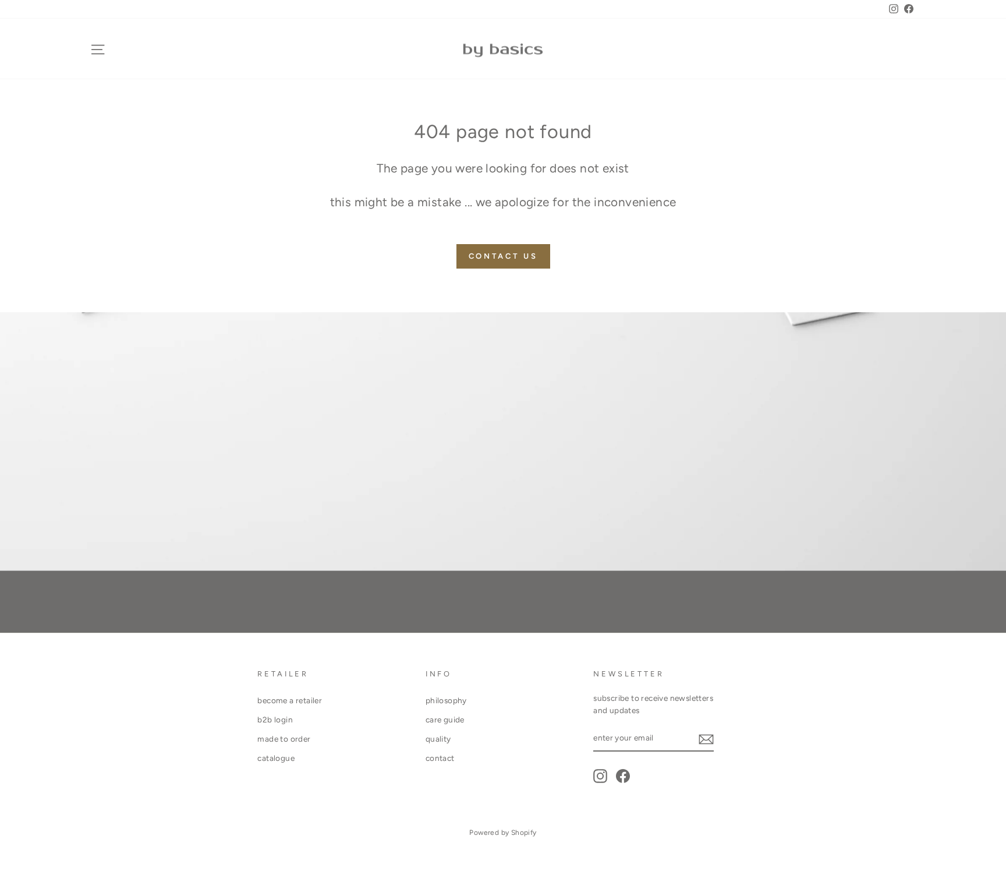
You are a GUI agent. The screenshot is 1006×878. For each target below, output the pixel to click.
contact (440, 758)
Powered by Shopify (502, 832)
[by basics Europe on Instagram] (600, 776)
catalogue (276, 758)
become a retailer (289, 700)
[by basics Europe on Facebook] (623, 776)
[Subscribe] (706, 738)
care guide (445, 719)
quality (438, 738)
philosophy (446, 700)
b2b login (275, 719)
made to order (283, 738)
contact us (503, 256)
